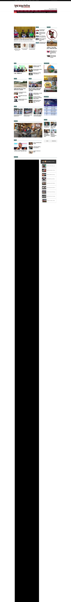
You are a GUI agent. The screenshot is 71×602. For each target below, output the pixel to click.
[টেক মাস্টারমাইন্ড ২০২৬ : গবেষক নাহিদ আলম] (47, 123)
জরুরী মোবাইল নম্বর (46, 63)
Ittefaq (27, 0)
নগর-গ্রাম (15, 78)
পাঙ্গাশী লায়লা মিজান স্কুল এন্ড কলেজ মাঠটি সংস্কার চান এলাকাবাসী (25, 12)
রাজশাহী (15, 106)
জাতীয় (15, 63)
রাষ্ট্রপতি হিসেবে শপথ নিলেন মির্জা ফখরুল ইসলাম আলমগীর (23, 39)
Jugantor (19, 0)
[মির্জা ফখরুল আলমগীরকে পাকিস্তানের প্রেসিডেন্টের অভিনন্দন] (31, 70)
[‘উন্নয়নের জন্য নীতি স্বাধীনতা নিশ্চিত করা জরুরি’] (31, 143)
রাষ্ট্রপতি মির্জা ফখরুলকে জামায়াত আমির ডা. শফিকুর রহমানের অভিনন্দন (37, 101)
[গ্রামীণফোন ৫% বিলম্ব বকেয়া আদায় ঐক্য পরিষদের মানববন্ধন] (37, 39)
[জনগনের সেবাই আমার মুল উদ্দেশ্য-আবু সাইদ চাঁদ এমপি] (37, 36)
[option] (28, 130)
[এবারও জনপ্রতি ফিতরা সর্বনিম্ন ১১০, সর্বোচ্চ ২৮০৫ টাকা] (53, 123)
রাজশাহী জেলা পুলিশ (47, 70)
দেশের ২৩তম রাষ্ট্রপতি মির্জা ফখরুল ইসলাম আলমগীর (24, 49)
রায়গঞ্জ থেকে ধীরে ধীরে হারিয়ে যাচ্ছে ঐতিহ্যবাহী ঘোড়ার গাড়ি (53, 56)
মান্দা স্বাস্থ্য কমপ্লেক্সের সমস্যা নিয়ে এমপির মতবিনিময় (40, 12)
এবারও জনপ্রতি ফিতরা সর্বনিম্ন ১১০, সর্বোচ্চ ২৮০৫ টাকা (53, 127)
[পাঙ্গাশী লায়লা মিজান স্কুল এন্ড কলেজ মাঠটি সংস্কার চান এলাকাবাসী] (20, 84)
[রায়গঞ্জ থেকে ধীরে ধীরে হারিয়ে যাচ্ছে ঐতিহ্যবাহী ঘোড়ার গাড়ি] (48, 56)
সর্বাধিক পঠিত (54, 141)
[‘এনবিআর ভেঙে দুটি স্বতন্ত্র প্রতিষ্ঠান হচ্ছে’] (20, 146)
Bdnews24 (33, 0)
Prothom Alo (16, 0)
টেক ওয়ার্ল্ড (45, 119)
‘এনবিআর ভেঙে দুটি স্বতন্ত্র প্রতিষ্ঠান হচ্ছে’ (20, 150)
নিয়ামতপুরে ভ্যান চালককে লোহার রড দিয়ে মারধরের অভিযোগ (42, 33)
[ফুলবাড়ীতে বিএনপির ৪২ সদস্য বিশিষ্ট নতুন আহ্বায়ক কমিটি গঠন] (31, 94)
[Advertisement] (35, 19)
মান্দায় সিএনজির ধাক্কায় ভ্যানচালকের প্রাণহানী (52, 12)
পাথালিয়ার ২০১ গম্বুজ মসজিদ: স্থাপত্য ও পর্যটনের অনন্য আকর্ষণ (52, 48)
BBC (21, 0)
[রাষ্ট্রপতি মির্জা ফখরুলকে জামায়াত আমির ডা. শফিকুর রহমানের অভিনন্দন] (31, 101)
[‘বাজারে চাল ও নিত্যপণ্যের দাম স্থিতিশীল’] (31, 152)
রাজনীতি (30, 78)
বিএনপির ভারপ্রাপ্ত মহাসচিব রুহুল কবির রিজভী (17, 49)
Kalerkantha (30, 0)
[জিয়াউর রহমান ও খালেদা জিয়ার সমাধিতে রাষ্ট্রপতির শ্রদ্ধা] (31, 73)
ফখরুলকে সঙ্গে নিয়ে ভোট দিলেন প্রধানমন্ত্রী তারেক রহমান (32, 49)
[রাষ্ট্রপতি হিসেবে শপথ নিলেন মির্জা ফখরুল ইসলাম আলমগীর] (24, 32)
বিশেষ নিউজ (48, 27)
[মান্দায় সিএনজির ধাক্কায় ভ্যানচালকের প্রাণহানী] (37, 30)
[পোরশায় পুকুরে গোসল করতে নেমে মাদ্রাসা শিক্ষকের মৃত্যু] (37, 43)
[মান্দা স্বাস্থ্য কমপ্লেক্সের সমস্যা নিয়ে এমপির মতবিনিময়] (16, 93)
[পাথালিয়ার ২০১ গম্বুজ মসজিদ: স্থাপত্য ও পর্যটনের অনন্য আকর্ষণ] (52, 43)
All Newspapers (37, 0)
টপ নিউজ (37, 27)
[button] (40, 136)
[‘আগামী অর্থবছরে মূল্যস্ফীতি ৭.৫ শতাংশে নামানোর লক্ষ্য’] (31, 147)
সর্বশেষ (47, 141)
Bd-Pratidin (24, 0)
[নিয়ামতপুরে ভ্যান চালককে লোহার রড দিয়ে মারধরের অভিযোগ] (37, 33)
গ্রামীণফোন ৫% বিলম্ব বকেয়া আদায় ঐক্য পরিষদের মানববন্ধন (42, 39)
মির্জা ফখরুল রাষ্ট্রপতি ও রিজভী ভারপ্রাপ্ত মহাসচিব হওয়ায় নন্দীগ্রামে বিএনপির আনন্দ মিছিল (35, 89)
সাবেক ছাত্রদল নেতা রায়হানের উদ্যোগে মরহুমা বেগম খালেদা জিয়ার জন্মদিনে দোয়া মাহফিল (37, 97)
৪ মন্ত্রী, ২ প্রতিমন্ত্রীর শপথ (18, 73)
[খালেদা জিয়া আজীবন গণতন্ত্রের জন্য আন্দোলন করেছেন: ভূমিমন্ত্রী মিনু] (38, 111)
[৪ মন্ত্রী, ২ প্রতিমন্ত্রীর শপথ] (20, 68)
